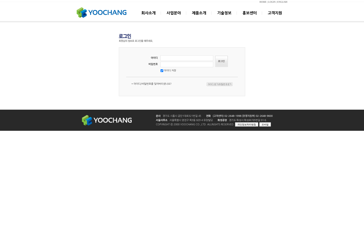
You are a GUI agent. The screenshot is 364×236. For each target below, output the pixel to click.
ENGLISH (282, 2)
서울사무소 (161, 120)
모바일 (265, 124)
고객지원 (274, 16)
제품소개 (198, 16)
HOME (263, 2)
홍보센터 (249, 16)
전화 (208, 116)
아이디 (154, 58)
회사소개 (148, 16)
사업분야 (173, 16)
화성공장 (222, 120)
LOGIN (272, 2)
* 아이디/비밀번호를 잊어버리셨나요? (151, 84)
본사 (158, 116)
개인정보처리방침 (246, 124)
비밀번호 (153, 64)
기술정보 (224, 16)
